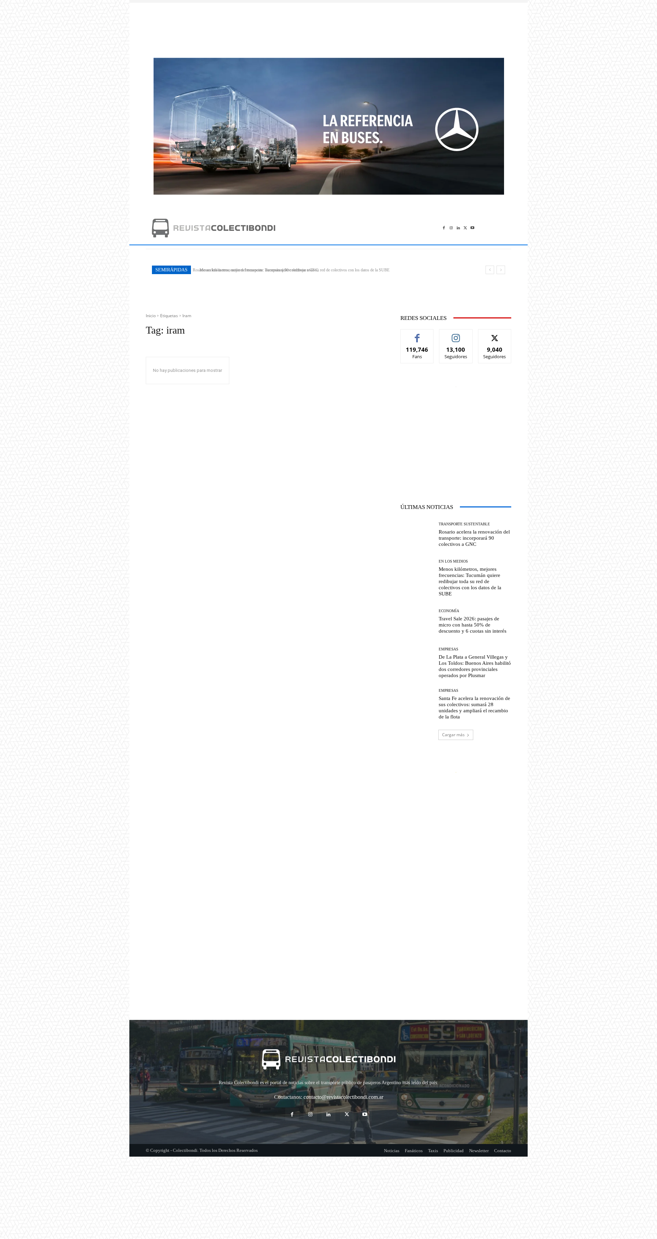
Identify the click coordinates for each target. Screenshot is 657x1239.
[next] (501, 270)
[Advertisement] (328, 26)
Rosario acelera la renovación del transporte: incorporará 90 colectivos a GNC (474, 538)
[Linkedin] (458, 227)
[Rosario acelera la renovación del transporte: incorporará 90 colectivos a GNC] (417, 534)
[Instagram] (451, 227)
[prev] (490, 270)
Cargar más (453, 735)
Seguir (456, 334)
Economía (449, 611)
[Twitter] (465, 227)
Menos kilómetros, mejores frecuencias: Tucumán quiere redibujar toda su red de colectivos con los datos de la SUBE (291, 270)
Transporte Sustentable (464, 524)
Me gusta (417, 334)
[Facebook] (444, 227)
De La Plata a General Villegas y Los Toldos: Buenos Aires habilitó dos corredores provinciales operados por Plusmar (475, 666)
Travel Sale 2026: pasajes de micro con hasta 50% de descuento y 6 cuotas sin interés (472, 625)
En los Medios (453, 561)
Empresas (448, 649)
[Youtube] (472, 227)
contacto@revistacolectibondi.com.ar (343, 1097)
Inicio (151, 316)
